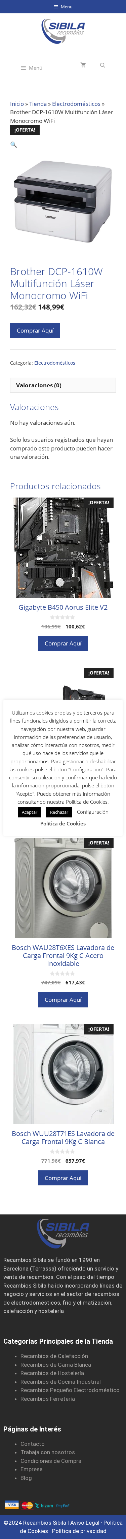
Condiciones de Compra (50, 1461)
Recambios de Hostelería (52, 1373)
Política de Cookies (63, 823)
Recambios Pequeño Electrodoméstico (70, 1390)
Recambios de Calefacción (54, 1356)
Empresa (31, 1469)
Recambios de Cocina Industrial (60, 1381)
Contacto (32, 1443)
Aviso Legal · (86, 1522)
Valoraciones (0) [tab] (38, 385)
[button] (13, 144)
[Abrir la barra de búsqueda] (103, 65)
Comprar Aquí (35, 330)
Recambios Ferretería (47, 1398)
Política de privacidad (79, 1531)
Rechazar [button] (59, 812)
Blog (26, 1478)
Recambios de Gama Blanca (55, 1364)
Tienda (38, 104)
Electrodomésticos (76, 104)
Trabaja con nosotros (47, 1452)
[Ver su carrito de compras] (83, 65)
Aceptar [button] (29, 812)
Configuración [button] (93, 811)
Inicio (17, 104)
